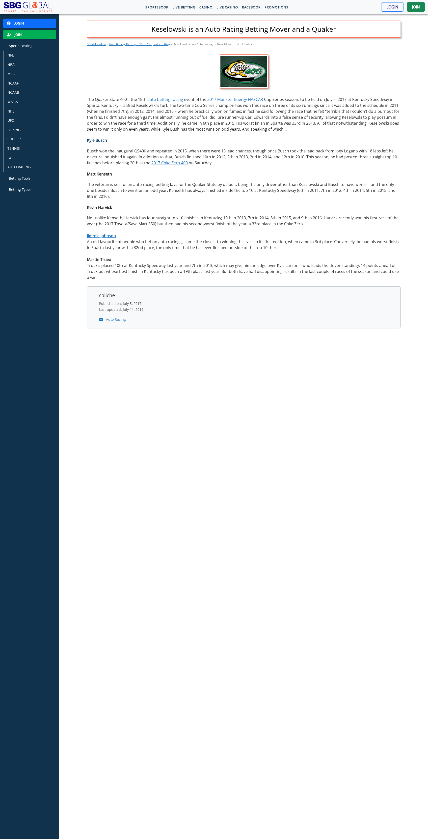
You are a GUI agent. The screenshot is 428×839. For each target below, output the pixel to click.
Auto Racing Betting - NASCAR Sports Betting (139, 44)
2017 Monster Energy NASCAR (235, 99)
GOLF (11, 157)
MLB (11, 73)
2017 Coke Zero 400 (169, 163)
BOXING (14, 129)
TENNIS (13, 148)
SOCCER (14, 139)
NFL (10, 55)
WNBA (12, 101)
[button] (392, 7)
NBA (11, 64)
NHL (10, 111)
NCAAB (13, 92)
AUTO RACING (19, 167)
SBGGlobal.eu (96, 44)
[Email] (101, 319)
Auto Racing (116, 319)
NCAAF (13, 83)
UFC (10, 120)
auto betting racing (165, 99)
